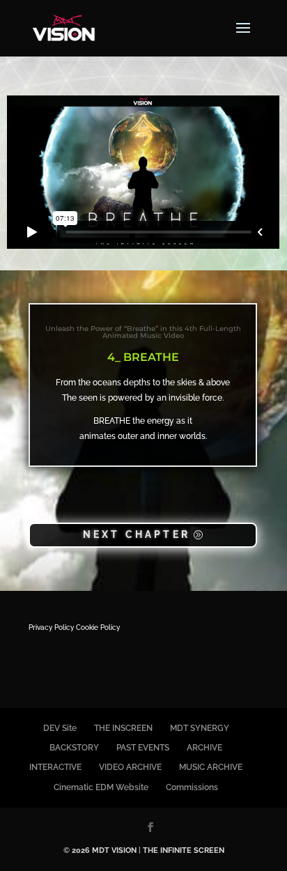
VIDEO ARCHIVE (130, 767)
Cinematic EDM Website (101, 787)
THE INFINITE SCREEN (183, 850)
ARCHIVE (204, 748)
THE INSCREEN (123, 728)
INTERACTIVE (55, 767)
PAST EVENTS (142, 748)
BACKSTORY (74, 748)
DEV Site (60, 728)
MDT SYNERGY (199, 728)
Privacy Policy (51, 627)
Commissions (192, 787)
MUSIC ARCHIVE (210, 767)
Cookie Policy (98, 627)
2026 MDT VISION (104, 850)
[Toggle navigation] (243, 36)
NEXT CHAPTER (136, 534)
